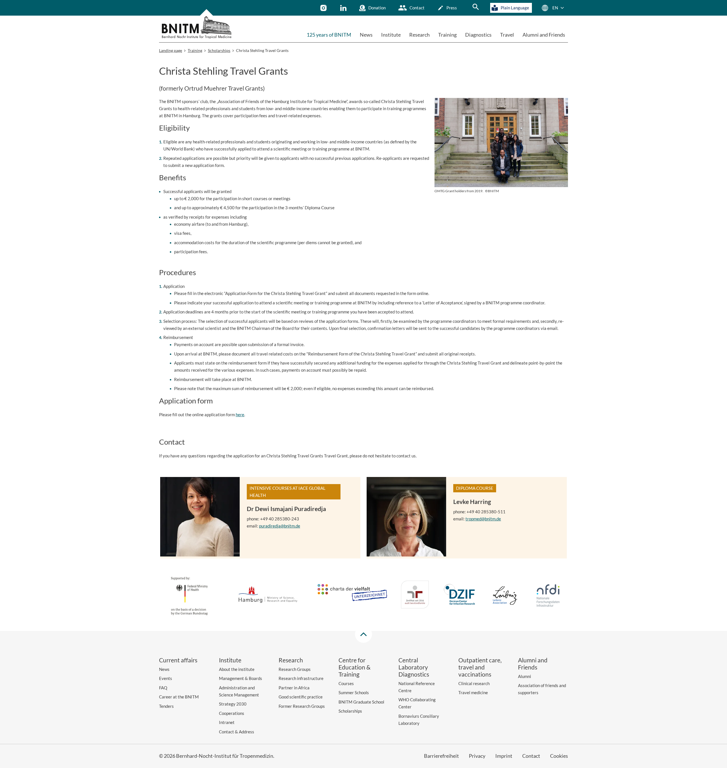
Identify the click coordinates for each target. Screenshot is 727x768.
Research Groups (295, 669)
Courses (346, 683)
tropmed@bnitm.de (483, 518)
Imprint (503, 756)
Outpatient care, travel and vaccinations (480, 667)
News (366, 35)
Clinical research (474, 683)
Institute (391, 35)
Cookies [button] (559, 756)
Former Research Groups (302, 706)
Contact (417, 7)
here (240, 414)
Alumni (524, 676)
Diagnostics (478, 35)
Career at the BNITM (179, 696)
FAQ (163, 687)
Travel (507, 35)
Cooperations (231, 713)
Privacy (477, 756)
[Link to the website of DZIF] (460, 595)
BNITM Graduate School (361, 701)
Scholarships (350, 710)
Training (447, 35)
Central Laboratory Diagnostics (413, 667)
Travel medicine (473, 692)
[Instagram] (324, 7)
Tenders (166, 706)
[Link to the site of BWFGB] (268, 595)
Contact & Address (236, 731)
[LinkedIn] (344, 7)
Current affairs (178, 660)
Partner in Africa (294, 687)
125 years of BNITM (329, 35)
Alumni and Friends (544, 35)
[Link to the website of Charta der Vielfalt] (352, 595)
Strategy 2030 (232, 703)
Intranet (227, 722)
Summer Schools (354, 692)
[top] (363, 634)
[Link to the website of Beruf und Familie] (415, 595)
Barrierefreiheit (441, 756)
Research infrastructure (301, 678)
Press (451, 7)
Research (419, 35)
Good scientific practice (301, 696)
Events (165, 678)
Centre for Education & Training (355, 667)
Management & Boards (240, 678)
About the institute (236, 669)
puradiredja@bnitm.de (279, 525)
